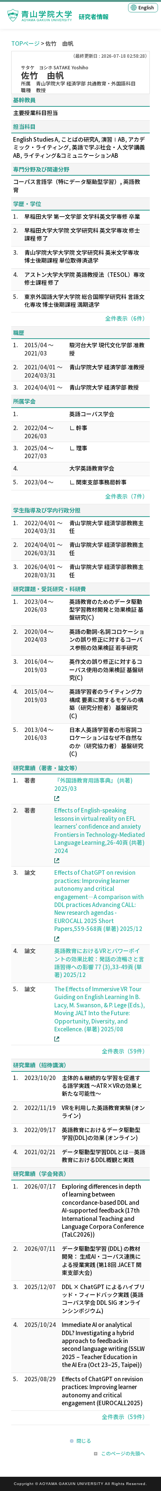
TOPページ (25, 43)
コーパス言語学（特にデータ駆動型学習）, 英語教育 (76, 185)
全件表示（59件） (125, 1051)
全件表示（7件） (126, 496)
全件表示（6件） (126, 318)
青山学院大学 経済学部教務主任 (106, 527)
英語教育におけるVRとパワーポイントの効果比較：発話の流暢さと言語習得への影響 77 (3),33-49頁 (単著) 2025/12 (99, 963)
